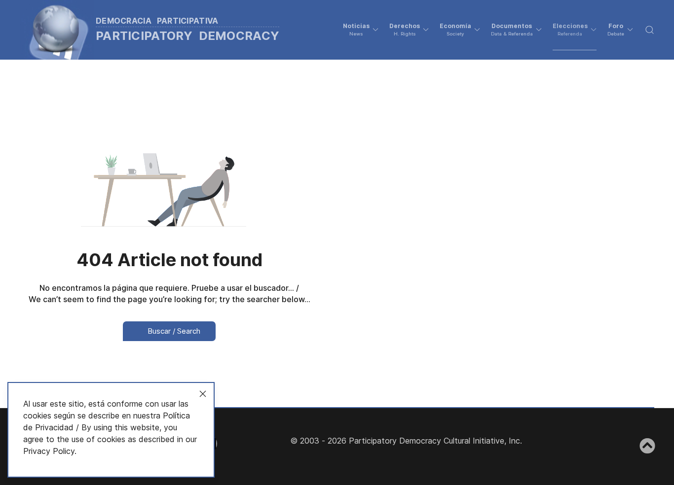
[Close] (202, 393)
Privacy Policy (49, 451)
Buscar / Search (173, 331)
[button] (360, 29)
